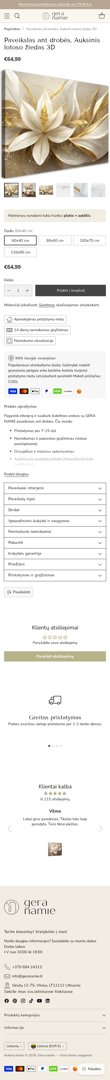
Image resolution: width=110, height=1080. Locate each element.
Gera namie (46, 1055)
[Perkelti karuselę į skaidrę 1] (49, 746)
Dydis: (18, 230)
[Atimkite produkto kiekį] (9, 290)
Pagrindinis (12, 29)
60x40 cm (20, 240)
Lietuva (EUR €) (49, 1046)
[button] (10, 828)
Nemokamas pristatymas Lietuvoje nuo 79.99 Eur (55, 4)
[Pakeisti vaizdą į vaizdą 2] (28, 190)
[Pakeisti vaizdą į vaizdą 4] (63, 190)
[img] (55, 793)
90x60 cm (54, 240)
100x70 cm (89, 240)
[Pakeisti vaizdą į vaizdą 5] (81, 190)
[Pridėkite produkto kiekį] (27, 290)
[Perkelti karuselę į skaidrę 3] (57, 746)
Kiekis (9, 279)
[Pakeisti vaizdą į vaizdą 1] (11, 190)
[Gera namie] (55, 16)
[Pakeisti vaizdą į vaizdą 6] (98, 190)
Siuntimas (47, 304)
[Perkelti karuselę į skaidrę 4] (61, 746)
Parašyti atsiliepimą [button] (55, 656)
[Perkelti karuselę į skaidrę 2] (53, 746)
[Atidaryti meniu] (7, 16)
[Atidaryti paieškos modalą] (17, 16)
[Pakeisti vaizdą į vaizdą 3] (46, 190)
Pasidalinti (21, 592)
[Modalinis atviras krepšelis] (101, 16)
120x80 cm (20, 252)
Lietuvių (12, 1046)
